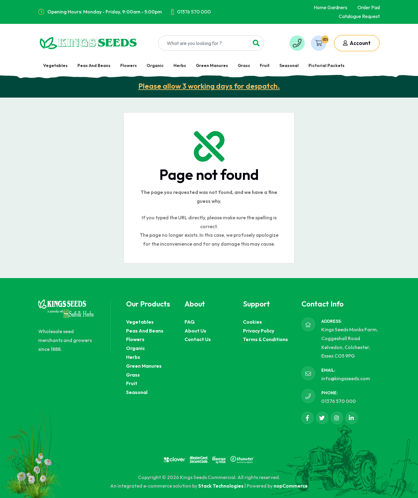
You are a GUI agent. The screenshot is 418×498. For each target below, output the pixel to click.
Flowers (128, 65)
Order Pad (368, 7)
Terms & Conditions (265, 339)
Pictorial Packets (326, 65)
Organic (155, 65)
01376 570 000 (194, 12)
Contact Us (198, 339)
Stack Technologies (221, 486)
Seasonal (289, 65)
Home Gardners (330, 7)
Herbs (180, 65)
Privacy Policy (258, 331)
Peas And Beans (93, 65)
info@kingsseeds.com (345, 378)
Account (360, 43)
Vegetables (55, 65)
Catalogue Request (359, 16)
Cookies (252, 322)
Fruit (265, 65)
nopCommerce (291, 486)
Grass (244, 65)
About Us (195, 331)
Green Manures (212, 65)
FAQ (190, 322)
